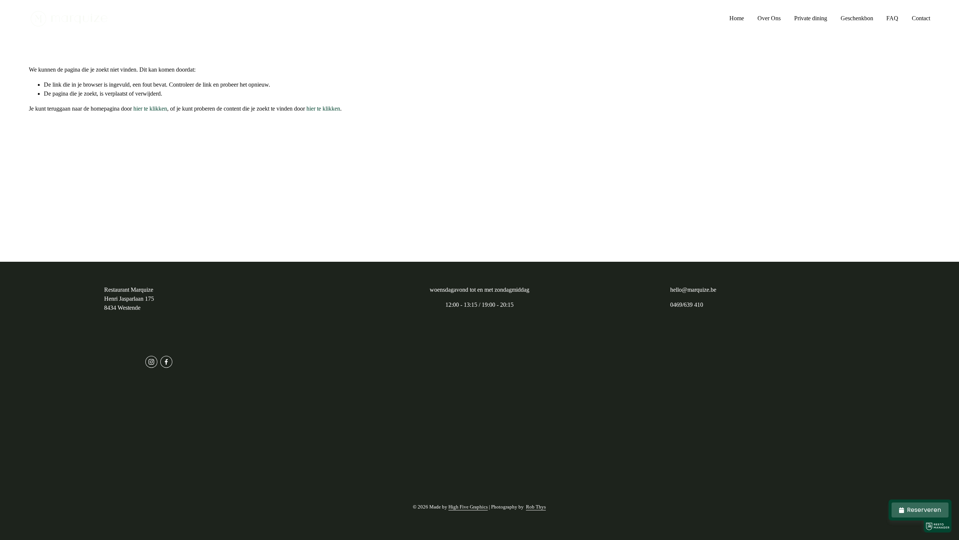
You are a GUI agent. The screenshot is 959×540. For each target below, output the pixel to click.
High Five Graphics (468, 507)
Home (736, 18)
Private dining (810, 18)
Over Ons (769, 18)
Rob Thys (536, 507)
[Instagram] (151, 362)
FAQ (892, 18)
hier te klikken (150, 108)
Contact (921, 18)
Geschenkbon (857, 18)
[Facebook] (166, 362)
